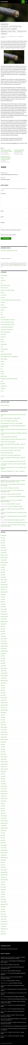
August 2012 (3, 906)
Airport (2, 277)
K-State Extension (4, 349)
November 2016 (4, 823)
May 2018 (3, 778)
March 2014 (3, 887)
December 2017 (4, 791)
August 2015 (3, 860)
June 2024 (3, 599)
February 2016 (4, 845)
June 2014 (3, 884)
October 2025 (4, 560)
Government (3, 334)
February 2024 (4, 609)
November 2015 (4, 852)
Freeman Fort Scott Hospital (7, 329)
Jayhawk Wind (4, 344)
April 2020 (3, 722)
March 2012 (3, 914)
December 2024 (4, 584)
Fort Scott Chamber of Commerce (8, 319)
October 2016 (4, 825)
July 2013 (3, 892)
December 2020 (4, 702)
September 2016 (4, 828)
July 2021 (3, 685)
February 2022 (4, 668)
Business (2, 292)
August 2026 (3, 535)
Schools (2, 373)
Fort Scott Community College (7, 322)
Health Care (3, 336)
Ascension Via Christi (5, 285)
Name (2, 211)
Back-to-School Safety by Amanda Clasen (9, 420)
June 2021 (3, 687)
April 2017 (3, 810)
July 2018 (3, 773)
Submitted (3, 383)
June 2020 (3, 717)
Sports (2, 381)
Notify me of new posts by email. (8, 234)
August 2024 (3, 594)
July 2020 (3, 714)
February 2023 (4, 638)
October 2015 (4, 855)
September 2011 (4, 928)
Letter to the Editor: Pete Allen (14, 494)
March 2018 (3, 783)
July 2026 (3, 537)
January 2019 (3, 759)
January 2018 (3, 788)
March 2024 (3, 606)
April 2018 (3, 781)
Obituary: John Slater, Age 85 (7, 452)
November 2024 (4, 587)
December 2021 (4, 673)
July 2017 (3, 803)
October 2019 (4, 737)
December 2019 (4, 732)
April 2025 (3, 574)
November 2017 (4, 793)
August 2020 (3, 712)
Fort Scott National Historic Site (7, 324)
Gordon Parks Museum (5, 332)
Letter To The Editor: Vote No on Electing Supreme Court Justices (13, 481)
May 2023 (3, 631)
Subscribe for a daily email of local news (9, 250)
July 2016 (3, 833)
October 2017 (4, 796)
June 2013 (3, 894)
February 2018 (4, 786)
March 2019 (3, 754)
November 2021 (4, 675)
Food (2, 314)
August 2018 (3, 771)
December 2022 (4, 643)
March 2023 (3, 636)
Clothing (2, 297)
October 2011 (4, 926)
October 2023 (4, 619)
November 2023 (4, 616)
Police (2, 366)
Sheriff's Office (4, 376)
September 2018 (4, 769)
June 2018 (3, 776)
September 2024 (4, 592)
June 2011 (3, 931)
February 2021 (4, 697)
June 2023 (3, 628)
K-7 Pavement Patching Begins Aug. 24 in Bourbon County (13, 461)
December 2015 (4, 850)
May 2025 (3, 572)
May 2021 (3, 690)
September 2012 (4, 904)
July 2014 (3, 882)
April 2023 (3, 633)
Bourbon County (4, 24)
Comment (3, 193)
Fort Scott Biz (4, 1)
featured (4, 167)
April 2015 (3, 864)
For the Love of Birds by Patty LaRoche (9, 436)
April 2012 (3, 911)
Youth (2, 391)
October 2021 (4, 678)
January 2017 (3, 818)
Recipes (2, 371)
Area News (3, 280)
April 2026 (3, 545)
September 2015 (4, 857)
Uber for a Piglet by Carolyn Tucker (11, 487)
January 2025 (3, 582)
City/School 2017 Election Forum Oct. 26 (9, 173)
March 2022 (3, 665)
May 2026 (3, 542)
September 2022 (4, 651)
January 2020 (3, 729)
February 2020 (4, 727)
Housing (2, 341)
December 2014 (4, 872)
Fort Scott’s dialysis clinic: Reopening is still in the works (15, 1026)
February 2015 (4, 869)
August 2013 (3, 889)
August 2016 (3, 830)
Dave (2, 487)
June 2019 (3, 746)
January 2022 (3, 670)
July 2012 (3, 909)
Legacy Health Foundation (6, 354)
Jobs (2, 346)
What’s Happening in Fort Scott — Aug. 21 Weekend (11, 423)
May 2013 (3, 896)
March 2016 (3, 842)
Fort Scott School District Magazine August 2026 (14, 519)
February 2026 (4, 550)
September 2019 (4, 739)
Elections (3, 304)
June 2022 (3, 658)
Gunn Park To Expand (5, 178)
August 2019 (3, 742)
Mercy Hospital (4, 359)
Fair (1, 312)
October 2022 (4, 648)
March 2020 (3, 724)
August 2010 (3, 933)
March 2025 (3, 577)
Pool (2, 368)
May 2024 (3, 601)
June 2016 (3, 835)
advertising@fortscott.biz (16, 264)
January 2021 (3, 700)
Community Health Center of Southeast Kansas (11, 300)
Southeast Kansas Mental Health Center (9, 378)
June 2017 (3, 805)
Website (3, 222)
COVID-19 (3, 302)
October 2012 (4, 901)
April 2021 (3, 692)
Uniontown (3, 388)
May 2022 (3, 660)
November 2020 (4, 705)
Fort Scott (3, 317)
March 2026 (3, 547)
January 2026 (3, 552)
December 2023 (4, 614)
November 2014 (4, 874)
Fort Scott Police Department (7, 327)
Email (2, 216)
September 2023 (4, 621)
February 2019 (4, 756)
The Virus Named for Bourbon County (16, 1008)
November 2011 (4, 924)
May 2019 (3, 749)
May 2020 (3, 719)
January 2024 (3, 611)
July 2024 (3, 596)
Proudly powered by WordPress (6, 1043)
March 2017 (3, 813)
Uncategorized (4, 386)
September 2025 (4, 562)
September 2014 (4, 879)
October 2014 (4, 877)
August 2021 (3, 683)
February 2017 (4, 815)
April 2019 (3, 751)
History (2, 339)
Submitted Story (14, 36)
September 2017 (4, 798)
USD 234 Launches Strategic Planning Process (17, 522)
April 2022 (3, 663)
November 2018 (4, 764)
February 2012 (4, 916)
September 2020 (4, 710)
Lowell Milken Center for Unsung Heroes (9, 356)
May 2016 (3, 837)
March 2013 (3, 899)
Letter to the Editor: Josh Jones (13, 503)
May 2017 (3, 808)
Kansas (2, 351)
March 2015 (3, 867)
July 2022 (3, 655)
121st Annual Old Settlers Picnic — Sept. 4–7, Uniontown (13, 471)
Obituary (2, 361)
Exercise (2, 309)
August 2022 (3, 653)
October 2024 (4, 589)
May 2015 (3, 862)
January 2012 (3, 919)
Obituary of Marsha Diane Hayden (8, 441)
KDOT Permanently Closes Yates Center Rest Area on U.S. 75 (13, 439)
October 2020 (4, 707)
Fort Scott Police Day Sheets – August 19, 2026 (10, 450)
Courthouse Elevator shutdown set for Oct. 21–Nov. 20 (12, 447)
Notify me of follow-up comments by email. (11, 229)
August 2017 (3, 801)
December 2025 (4, 555)
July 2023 (3, 626)
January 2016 (3, 847)
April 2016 (3, 840)
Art (1, 282)
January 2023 (3, 641)
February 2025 (4, 579)
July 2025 (3, 567)
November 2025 (4, 557)
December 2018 (4, 761)
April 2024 (3, 604)
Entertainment (4, 307)
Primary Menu (26, 1)
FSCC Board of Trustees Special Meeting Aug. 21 (11, 455)
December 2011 (4, 921)
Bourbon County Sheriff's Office (7, 290)
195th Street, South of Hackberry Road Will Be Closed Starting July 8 (6, 158)
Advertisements (4, 275)
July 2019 (3, 744)
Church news (3, 295)
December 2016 (4, 820)
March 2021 (3, 695)
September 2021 (4, 680)
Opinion (2, 363)
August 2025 (3, 564)
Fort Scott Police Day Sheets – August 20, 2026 (10, 418)
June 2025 (3, 569)
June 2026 (3, 540)
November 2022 (4, 646)
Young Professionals (5, 405)
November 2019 (4, 734)
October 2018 (4, 766)
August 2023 (3, 623)
